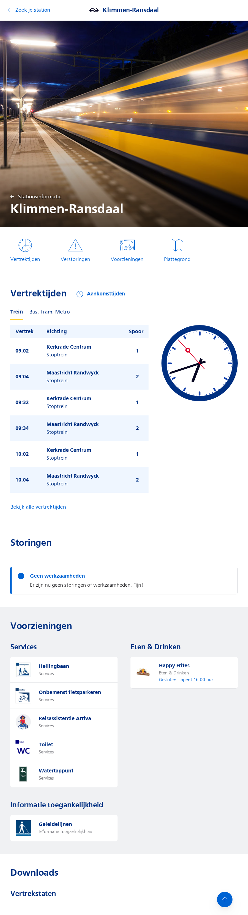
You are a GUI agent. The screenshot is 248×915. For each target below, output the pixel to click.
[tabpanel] (124, 409)
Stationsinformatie (40, 196)
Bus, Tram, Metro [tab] (49, 312)
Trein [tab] (16, 312)
